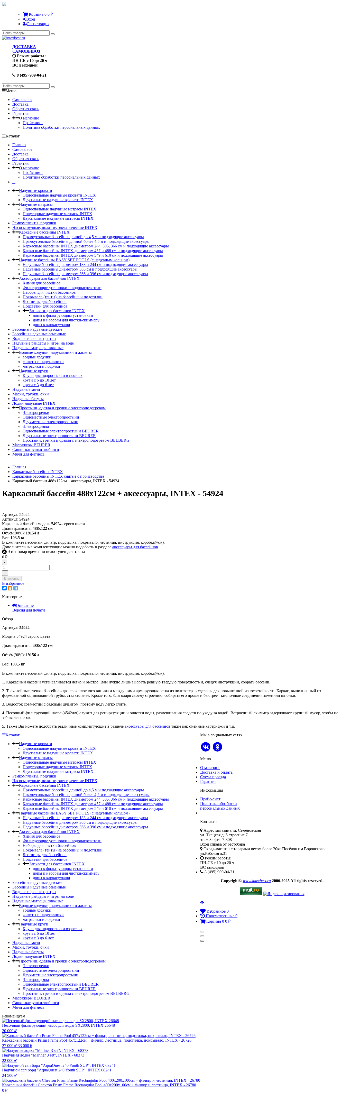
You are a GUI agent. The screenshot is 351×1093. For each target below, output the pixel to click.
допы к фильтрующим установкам (63, 315)
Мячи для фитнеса (28, 454)
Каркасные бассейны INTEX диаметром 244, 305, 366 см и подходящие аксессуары (96, 246)
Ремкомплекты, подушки (34, 223)
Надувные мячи (26, 389)
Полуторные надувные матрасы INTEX (57, 213)
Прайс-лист (33, 123)
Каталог (13, 735)
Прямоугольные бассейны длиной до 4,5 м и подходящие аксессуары (83, 237)
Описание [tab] (25, 605)
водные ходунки (37, 357)
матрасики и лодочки (41, 366)
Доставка (20, 104)
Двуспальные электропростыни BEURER (59, 435)
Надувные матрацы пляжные (37, 348)
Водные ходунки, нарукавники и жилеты (55, 352)
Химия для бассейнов (42, 283)
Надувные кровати (35, 190)
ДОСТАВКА (24, 46)
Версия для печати (28, 610)
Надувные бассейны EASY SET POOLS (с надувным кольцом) (74, 260)
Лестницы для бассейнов (45, 301)
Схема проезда (213, 777)
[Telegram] (15, 588)
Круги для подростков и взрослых (52, 375)
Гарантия (20, 113)
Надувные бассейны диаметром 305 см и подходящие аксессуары (80, 269)
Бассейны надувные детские (37, 329)
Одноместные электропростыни (51, 417)
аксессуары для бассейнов (135, 547)
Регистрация (38, 24)
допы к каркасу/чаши (51, 324)
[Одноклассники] (10, 588)
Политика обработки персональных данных (61, 127)
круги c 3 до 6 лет (38, 385)
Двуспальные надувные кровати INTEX (58, 200)
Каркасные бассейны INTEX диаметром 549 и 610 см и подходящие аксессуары (93, 255)
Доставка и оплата (216, 772)
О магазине (29, 118)
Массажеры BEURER (31, 445)
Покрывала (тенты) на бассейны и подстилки (63, 297)
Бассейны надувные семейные (39, 334)
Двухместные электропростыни (50, 422)
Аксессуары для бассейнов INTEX (49, 278)
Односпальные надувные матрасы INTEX (59, 209)
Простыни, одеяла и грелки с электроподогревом (62, 408)
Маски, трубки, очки (30, 394)
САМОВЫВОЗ (26, 51)
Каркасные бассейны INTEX (44, 232)
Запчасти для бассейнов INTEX (57, 311)
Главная (19, 145)
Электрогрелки (36, 412)
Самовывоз (22, 99)
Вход (30, 19)
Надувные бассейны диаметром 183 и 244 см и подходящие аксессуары (85, 264)
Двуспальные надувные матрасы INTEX (58, 218)
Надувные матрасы (36, 204)
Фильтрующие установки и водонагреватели (62, 287)
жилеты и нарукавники (43, 361)
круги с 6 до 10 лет (39, 380)
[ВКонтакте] (4, 588)
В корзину (12, 578)
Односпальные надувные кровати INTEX (59, 195)
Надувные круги (33, 371)
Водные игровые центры (34, 338)
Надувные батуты (28, 398)
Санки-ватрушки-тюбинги (35, 449)
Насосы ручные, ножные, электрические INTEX (54, 227)
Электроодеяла (36, 426)
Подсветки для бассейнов (45, 306)
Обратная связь (25, 109)
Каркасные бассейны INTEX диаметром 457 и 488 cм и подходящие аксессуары (93, 250)
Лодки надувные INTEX (34, 403)
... (13, 182)
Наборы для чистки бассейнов (49, 292)
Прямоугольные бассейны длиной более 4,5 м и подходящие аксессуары (86, 241)
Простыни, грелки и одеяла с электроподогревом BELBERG (76, 440)
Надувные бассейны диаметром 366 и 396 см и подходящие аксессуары (85, 274)
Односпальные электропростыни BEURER (61, 431)
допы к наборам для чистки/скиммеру (66, 320)
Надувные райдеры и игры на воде (43, 343)
